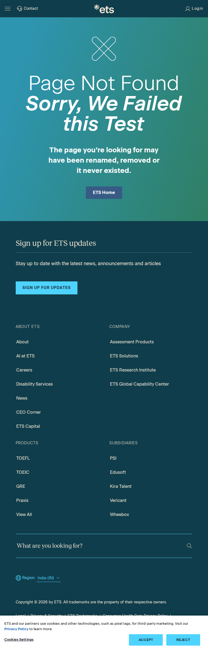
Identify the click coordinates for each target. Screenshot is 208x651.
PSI (113, 458)
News (21, 398)
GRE (20, 486)
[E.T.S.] (104, 9)
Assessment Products (132, 341)
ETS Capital (28, 426)
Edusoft (118, 472)
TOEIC (22, 472)
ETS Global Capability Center (139, 384)
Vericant (118, 500)
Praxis (22, 500)
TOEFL (23, 458)
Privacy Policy (16, 629)
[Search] (189, 546)
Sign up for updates (46, 287)
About (22, 341)
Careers (24, 370)
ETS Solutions (124, 356)
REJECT (183, 640)
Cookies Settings (19, 639)
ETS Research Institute (133, 370)
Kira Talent (121, 486)
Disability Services (34, 384)
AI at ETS (25, 356)
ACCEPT (146, 640)
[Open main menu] (7, 8)
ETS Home (104, 192)
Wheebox (119, 514)
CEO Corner (28, 412)
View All (24, 514)
